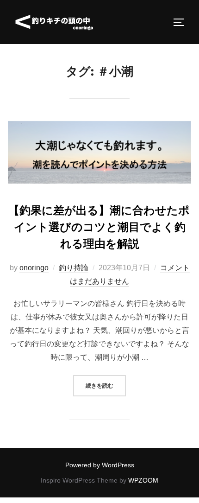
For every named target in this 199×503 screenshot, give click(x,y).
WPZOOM (143, 480)
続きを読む (106, 385)
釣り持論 (73, 268)
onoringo (34, 268)
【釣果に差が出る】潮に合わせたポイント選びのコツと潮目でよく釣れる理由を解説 (99, 227)
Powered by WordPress (99, 465)
